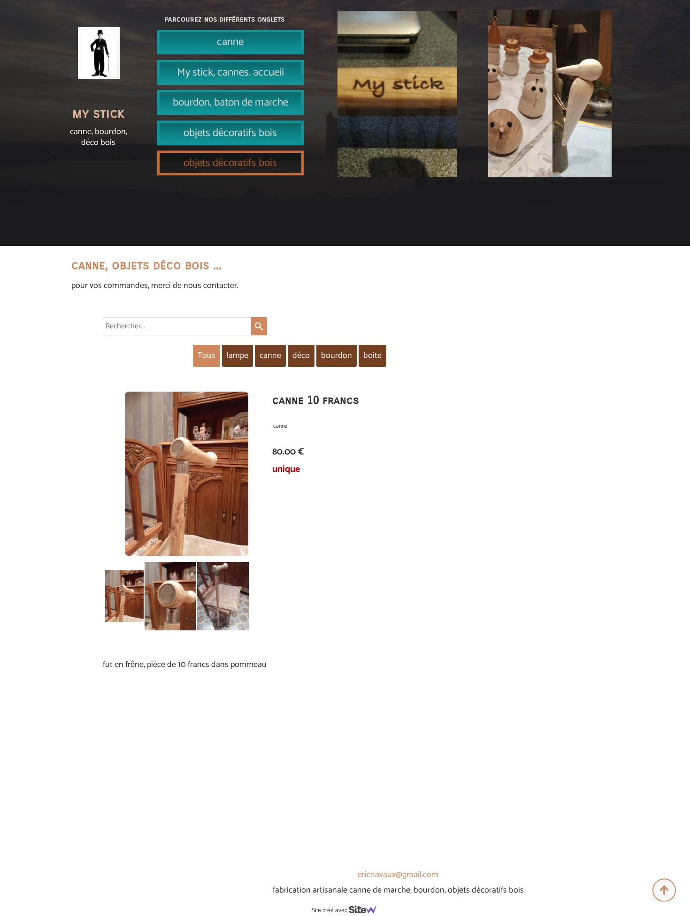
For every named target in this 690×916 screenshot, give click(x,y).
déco (301, 355)
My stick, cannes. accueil (230, 72)
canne (230, 42)
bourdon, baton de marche (230, 102)
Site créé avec (330, 910)
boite (372, 355)
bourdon (336, 355)
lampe (237, 355)
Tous (206, 355)
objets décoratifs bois (230, 133)
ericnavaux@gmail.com (398, 875)
